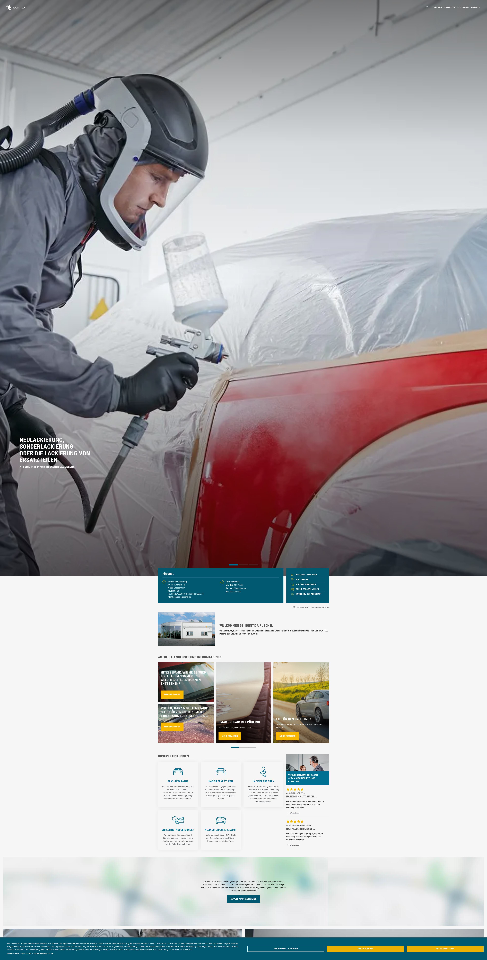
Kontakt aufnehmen (306, 584)
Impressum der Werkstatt (308, 594)
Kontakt (475, 7)
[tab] (233, 564)
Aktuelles (449, 7)
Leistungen (463, 7)
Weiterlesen (294, 813)
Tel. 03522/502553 (176, 594)
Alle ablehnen (365, 948)
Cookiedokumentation (44, 954)
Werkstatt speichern (306, 574)
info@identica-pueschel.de (179, 597)
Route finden (302, 579)
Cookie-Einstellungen (286, 948)
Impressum (26, 954)
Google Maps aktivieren (244, 899)
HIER (254, 890)
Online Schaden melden (307, 589)
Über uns (437, 7)
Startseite (300, 607)
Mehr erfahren (172, 694)
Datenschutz (13, 954)
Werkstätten (317, 607)
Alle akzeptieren (445, 948)
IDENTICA (308, 607)
